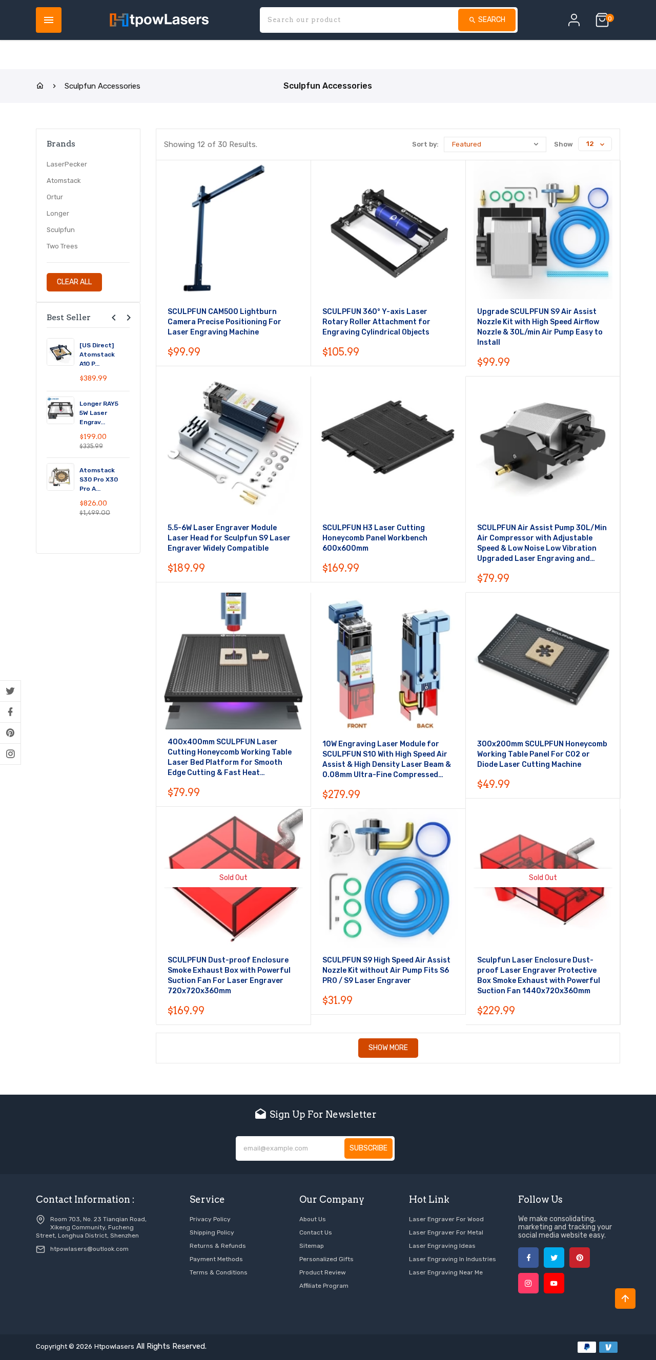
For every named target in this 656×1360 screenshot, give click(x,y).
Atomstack (64, 180)
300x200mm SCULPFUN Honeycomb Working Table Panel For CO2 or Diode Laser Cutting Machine (542, 754)
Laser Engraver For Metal (446, 1232)
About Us (312, 1219)
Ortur (55, 197)
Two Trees (62, 246)
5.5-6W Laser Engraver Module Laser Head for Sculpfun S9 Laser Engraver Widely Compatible (229, 538)
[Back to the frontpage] (40, 86)
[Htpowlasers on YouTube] (554, 1283)
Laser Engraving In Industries (452, 1259)
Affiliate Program (323, 1285)
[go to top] (625, 1298)
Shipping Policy (212, 1232)
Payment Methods (216, 1259)
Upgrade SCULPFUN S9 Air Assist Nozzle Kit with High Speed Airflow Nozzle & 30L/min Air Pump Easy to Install (540, 327)
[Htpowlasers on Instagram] (10, 754)
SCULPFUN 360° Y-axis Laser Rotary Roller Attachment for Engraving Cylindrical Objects (376, 322)
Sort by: (425, 144)
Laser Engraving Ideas (442, 1245)
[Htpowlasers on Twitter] (10, 691)
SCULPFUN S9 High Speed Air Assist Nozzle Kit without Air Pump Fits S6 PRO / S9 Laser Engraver (386, 970)
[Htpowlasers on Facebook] (10, 712)
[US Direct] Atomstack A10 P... (97, 354)
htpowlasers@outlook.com (89, 1248)
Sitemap (311, 1245)
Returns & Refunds (218, 1245)
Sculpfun (61, 230)
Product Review (322, 1272)
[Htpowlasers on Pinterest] (10, 733)
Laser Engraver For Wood (446, 1219)
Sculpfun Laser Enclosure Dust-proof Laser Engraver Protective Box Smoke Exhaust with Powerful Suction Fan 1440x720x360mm (538, 975)
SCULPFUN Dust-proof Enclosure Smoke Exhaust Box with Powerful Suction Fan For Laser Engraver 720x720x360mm (229, 975)
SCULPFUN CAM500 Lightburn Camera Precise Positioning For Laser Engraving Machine (224, 322)
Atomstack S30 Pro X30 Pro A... (98, 479)
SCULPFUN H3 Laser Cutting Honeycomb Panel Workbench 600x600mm (374, 538)
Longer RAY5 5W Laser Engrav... (98, 413)
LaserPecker (67, 164)
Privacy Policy (210, 1219)
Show (563, 144)
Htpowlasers (114, 1346)
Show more (388, 1047)
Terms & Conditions (219, 1272)
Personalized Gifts (326, 1259)
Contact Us (315, 1232)
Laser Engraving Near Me (446, 1272)
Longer (58, 213)
